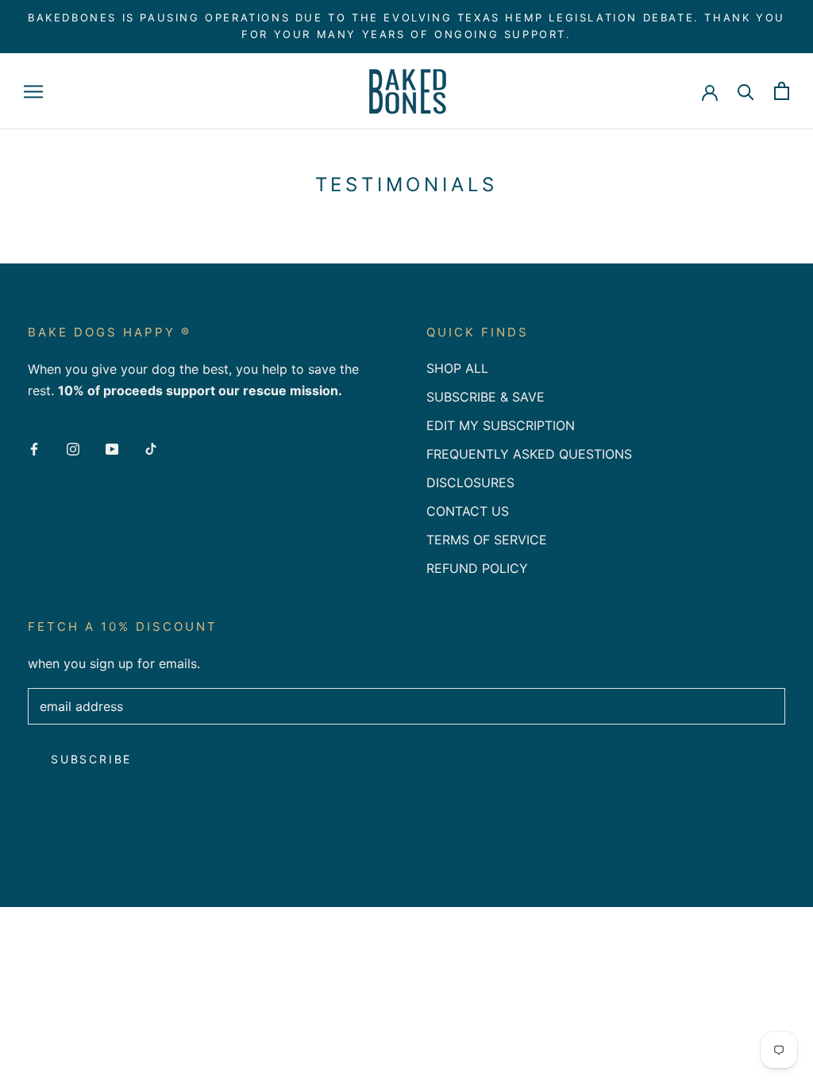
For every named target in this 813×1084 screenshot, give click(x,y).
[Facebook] (34, 447)
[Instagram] (73, 447)
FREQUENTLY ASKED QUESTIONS (529, 454)
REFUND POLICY (477, 568)
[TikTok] (150, 447)
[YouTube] (112, 447)
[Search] (746, 91)
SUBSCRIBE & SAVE (485, 397)
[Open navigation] (33, 91)
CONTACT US (467, 511)
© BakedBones (92, 860)
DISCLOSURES (470, 482)
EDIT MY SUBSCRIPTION (500, 425)
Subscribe (91, 759)
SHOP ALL (457, 368)
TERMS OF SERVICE (486, 540)
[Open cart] (781, 91)
